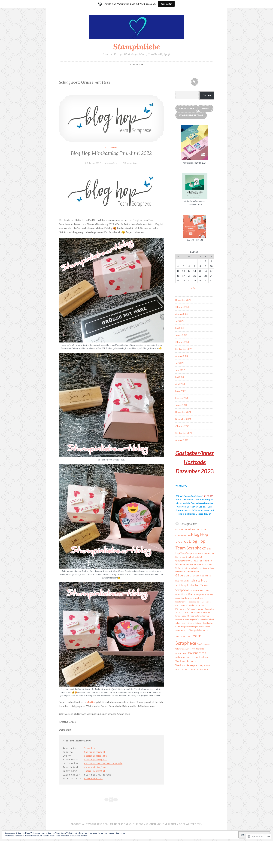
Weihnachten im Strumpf (185, 657)
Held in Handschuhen (184, 581)
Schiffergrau (192, 616)
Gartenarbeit (207, 564)
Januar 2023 (181, 335)
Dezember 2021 (183, 412)
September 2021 (183, 433)
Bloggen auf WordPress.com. (90, 824)
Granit (195, 576)
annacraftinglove (95, 767)
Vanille (188, 649)
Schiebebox (205, 612)
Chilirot (200, 553)
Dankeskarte (208, 553)
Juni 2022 (180, 370)
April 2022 (180, 384)
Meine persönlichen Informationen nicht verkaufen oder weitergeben (156, 824)
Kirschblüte (186, 594)
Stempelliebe (195, 630)
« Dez (193, 288)
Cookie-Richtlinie (81, 836)
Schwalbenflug (203, 616)
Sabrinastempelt (94, 752)
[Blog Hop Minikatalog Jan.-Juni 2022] (111, 118)
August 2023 (181, 314)
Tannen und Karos (182, 637)
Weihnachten (197, 653)
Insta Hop (200, 580)
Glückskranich (183, 575)
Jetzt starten (166, 4)
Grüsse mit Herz (204, 576)
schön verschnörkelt (203, 619)
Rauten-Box (209, 609)
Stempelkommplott (95, 756)
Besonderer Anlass (183, 535)
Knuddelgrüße (198, 594)
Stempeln (206, 630)
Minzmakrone (191, 605)
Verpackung (198, 648)
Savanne (197, 612)
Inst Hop (192, 590)
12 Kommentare (129, 163)
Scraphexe (90, 748)
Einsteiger (195, 561)
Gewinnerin (193, 571)
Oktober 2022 (182, 342)
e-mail (205, 108)
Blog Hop (199, 534)
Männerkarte (180, 609)
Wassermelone (181, 653)
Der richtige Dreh (182, 557)
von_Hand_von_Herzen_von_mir (103, 763)
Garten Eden (180, 568)
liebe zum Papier (194, 602)
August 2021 (181, 440)
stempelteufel (93, 778)
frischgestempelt (95, 759)
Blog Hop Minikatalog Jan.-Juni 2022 (111, 153)
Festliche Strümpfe (193, 564)
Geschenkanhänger (194, 568)
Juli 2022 (179, 363)
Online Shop (186, 108)
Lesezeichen (197, 598)
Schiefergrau (180, 616)
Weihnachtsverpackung (189, 665)
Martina (90, 701)
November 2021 (183, 419)
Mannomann (180, 605)
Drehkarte (194, 557)
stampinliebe (111, 163)
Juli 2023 (179, 321)
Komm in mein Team (191, 115)
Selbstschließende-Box (197, 623)
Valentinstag (180, 649)
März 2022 (180, 391)
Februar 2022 (181, 398)
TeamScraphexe (203, 644)
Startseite (136, 64)
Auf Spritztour (190, 529)
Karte (198, 590)
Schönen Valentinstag (184, 620)
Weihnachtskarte (185, 661)
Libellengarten (181, 602)
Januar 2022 (181, 405)
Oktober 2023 (182, 307)
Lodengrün (206, 602)
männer (200, 605)
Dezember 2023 (183, 300)
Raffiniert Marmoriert (195, 609)
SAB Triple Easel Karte (184, 612)
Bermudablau (201, 529)
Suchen (207, 95)
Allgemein (111, 147)
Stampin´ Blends (197, 627)
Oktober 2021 (182, 426)
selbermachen (181, 623)
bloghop (181, 541)
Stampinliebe (136, 46)
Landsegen (186, 598)
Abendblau (179, 529)
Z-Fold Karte (203, 669)
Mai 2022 (179, 377)
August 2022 (181, 356)
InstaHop (180, 585)
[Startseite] (194, 82)
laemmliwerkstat (94, 771)
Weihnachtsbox (202, 657)
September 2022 (183, 349)
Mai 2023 (179, 328)
